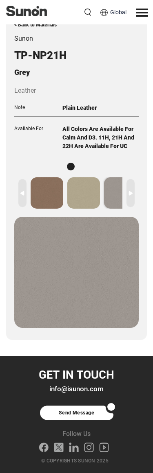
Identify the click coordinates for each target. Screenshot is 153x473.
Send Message (77, 413)
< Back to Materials (35, 25)
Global (118, 12)
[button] (130, 193)
